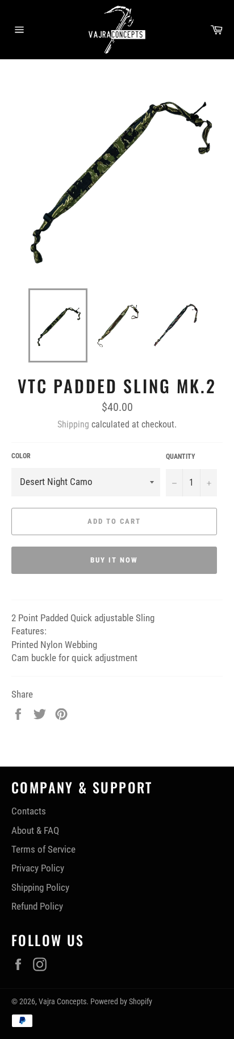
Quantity (180, 457)
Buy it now (114, 560)
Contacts (28, 811)
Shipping (73, 424)
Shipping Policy (40, 887)
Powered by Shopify (121, 1001)
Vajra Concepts (62, 1001)
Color (21, 456)
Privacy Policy (37, 868)
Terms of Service (43, 849)
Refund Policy (37, 906)
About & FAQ (35, 830)
